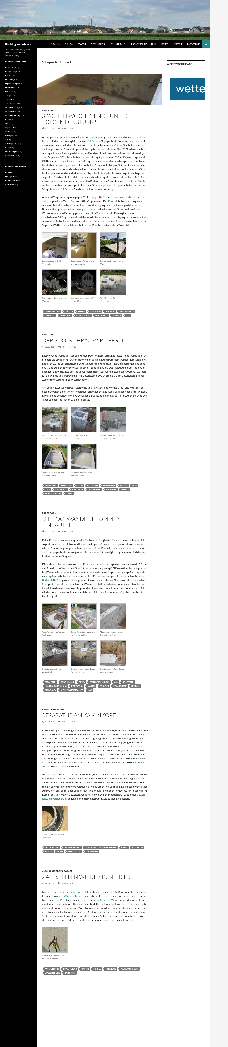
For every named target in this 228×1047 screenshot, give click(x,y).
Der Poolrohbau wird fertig (84, 340)
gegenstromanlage (99, 682)
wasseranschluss (129, 969)
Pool (53, 110)
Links (153, 44)
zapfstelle (70, 973)
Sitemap (164, 44)
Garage (68, 871)
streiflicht (65, 315)
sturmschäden (83, 315)
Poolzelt (113, 201)
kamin (124, 847)
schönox (109, 311)
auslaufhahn (52, 969)
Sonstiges (9, 135)
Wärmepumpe (118, 44)
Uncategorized (11, 143)
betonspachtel (52, 311)
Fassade (8, 91)
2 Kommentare (68, 347)
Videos (8, 147)
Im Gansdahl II (11, 107)
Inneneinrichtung (12, 115)
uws (90, 690)
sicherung (111, 969)
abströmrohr (52, 847)
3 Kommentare (68, 128)
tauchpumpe (101, 315)
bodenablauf (67, 682)
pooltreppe (77, 489)
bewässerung (70, 969)
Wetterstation (98, 44)
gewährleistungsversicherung (101, 847)
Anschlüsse (48, 871)
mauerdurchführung (56, 686)
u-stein (69, 493)
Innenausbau (11, 111)
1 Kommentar (67, 721)
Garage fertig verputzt (70, 891)
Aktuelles (55, 44)
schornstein (92, 851)
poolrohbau (120, 686)
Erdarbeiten (10, 87)
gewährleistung (72, 847)
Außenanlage (11, 71)
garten (85, 969)
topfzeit (116, 315)
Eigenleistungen (12, 83)
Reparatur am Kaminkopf (79, 715)
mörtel (81, 311)
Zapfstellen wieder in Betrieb (86, 876)
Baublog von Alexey (18, 44)
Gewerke (82, 44)
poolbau (104, 686)
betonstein (50, 682)
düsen (82, 682)
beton (79, 485)
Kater (7, 119)
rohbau (125, 489)
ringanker (111, 489)
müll (134, 485)
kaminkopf (137, 847)
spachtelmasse (126, 311)
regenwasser (94, 489)
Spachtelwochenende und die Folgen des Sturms (87, 118)
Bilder (45, 110)
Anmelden (9, 172)
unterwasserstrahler (72, 690)
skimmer (135, 686)
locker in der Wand (107, 899)
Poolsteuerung (139, 44)
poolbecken (61, 489)
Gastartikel (10, 103)
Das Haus (69, 44)
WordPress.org (11, 184)
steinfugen (50, 690)
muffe (60, 851)
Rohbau (8, 131)
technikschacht (53, 493)
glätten (69, 311)
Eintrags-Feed (11, 176)
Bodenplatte (49, 580)
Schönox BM (95, 141)
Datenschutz (193, 44)
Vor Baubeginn (11, 151)
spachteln (50, 315)
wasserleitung (52, 973)
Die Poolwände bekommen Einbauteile (81, 521)
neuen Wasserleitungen (69, 895)
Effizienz (9, 79)
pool (47, 489)
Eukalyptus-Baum (86, 209)
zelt (128, 315)
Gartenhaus (10, 99)
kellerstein (128, 682)
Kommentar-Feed (13, 180)
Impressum (177, 44)
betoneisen (92, 485)
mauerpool (77, 686)
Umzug (8, 139)
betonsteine (109, 485)
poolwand (95, 311)
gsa (116, 682)
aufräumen (50, 485)
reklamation (74, 851)
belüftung (66, 485)
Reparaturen (57, 709)
